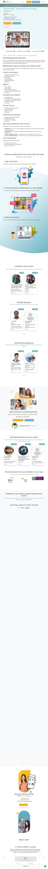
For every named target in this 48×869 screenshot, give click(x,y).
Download (33, 425)
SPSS (22, 507)
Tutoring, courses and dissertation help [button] (13, 5)
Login (43, 1)
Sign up (28, 2)
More (23, 1)
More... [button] (12, 292)
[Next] (43, 633)
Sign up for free (7, 23)
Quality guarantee (10, 269)
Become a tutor (35, 2)
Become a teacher (16, 23)
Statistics (27, 507)
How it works (6, 26)
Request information (18, 420)
